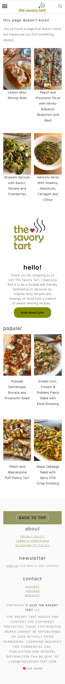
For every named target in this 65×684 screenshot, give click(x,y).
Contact (32, 586)
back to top (32, 518)
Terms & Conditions (32, 540)
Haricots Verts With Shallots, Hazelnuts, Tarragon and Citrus (48, 188)
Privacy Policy (32, 536)
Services (32, 590)
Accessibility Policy (32, 545)
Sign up (12, 565)
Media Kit (32, 595)
